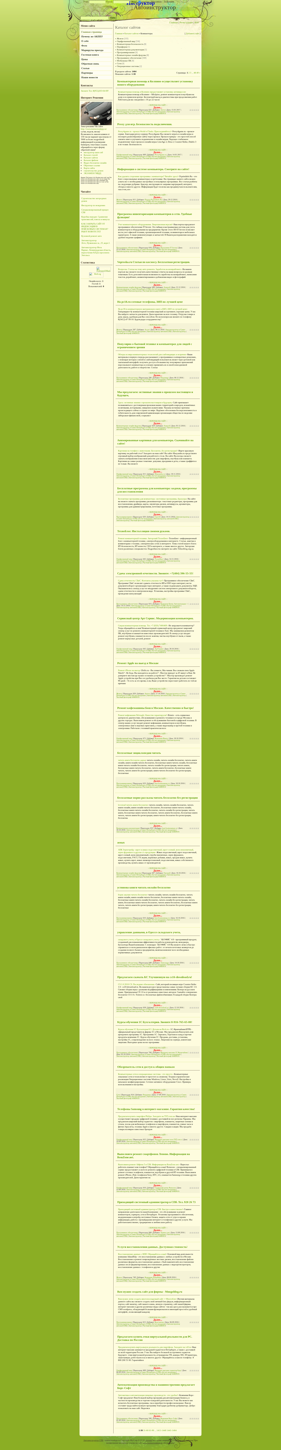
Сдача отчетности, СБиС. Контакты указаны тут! (140, 580)
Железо (120, 38)
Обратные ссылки (92, 165)
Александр (165, 963)
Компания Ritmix (161, 738)
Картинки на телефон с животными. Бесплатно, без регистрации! (147, 451)
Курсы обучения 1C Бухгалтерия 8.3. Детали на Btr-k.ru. (143, 1029)
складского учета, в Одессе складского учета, (138, 939)
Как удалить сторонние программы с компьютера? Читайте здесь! (148, 176)
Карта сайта (89, 168)
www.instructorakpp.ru (152, 1443)
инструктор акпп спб (93, 152)
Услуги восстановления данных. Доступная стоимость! (152, 1246)
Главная (173, 22)
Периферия (122, 47)
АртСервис (159, 649)
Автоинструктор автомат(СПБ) (128, 251)
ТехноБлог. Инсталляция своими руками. (143, 531)
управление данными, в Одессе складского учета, (149, 932)
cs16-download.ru (161, 1007)
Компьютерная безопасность (130, 44)
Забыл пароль (156, 1)
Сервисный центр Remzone (165, 1188)
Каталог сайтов (91, 157)
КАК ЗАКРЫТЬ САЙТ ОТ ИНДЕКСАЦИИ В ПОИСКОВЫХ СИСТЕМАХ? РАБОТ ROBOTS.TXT (94, 228)
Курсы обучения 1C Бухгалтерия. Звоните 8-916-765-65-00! (154, 1022)
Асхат (147, 330)
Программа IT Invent (169, 248)
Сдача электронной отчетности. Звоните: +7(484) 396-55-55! (155, 573)
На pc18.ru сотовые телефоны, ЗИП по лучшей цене (150, 301)
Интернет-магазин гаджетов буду (168, 1370)
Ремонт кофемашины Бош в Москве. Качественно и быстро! (155, 708)
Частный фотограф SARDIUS (154, 113)
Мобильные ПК (124, 60)
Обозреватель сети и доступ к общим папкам (146, 1066)
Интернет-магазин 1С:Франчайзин (174, 1052)
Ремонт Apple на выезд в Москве (138, 663)
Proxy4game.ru (161, 155)
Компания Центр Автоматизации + (174, 604)
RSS (196, 22)
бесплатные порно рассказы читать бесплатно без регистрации (157, 797)
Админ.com (165, 1232)
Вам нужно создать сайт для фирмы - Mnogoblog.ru (149, 1291)
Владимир (164, 378)
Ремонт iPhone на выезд (129, 670)
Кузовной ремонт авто (91, 236)
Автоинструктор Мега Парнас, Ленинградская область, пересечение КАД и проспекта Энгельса (96, 251)
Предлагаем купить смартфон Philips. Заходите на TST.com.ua (146, 1116)
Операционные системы (128, 66)
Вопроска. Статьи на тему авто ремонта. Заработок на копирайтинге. (149, 269)
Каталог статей (91, 155)
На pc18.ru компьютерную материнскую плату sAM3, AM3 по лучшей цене (152, 309)
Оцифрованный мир (126, 41)
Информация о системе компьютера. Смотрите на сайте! (153, 169)
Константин (159, 1322)
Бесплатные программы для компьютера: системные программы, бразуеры (152, 499)
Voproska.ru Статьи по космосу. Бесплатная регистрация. (153, 262)
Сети (119, 63)
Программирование (126, 52)
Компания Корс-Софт (169, 1418)
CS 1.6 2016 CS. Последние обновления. (136, 984)
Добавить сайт (192, 33)
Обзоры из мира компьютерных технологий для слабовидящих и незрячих (152, 354)
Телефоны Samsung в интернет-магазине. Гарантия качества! (156, 1109)
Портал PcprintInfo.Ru (153, 200)
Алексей (167, 287)
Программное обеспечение (129, 58)
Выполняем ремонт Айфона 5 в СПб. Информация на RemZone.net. (148, 1164)
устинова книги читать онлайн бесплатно (144, 887)
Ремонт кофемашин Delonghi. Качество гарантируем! (142, 715)
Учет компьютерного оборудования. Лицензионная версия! (145, 224)
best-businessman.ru (162, 783)
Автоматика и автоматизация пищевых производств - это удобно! (148, 1395)
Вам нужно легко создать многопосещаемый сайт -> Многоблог (147, 1299)
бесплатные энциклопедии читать (139, 752)
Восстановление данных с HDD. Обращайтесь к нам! (142, 1254)
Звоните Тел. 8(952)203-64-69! (95, 91)
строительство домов (93, 170)
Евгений (167, 873)
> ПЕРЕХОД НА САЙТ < (157, 105)
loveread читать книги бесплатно (133, 805)
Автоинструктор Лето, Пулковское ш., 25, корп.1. (95, 241)
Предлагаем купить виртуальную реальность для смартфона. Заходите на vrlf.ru (154, 1347)
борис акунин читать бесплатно (132, 894)
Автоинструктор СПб (93, 1440)
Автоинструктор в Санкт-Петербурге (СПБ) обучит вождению (141, 112)
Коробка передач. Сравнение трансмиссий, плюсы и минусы (95, 218)
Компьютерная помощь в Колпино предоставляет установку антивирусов (151, 92)
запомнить (145, 1)
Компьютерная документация (130, 49)
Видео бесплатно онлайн (95, 163)
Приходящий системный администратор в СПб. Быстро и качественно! (150, 1209)
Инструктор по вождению (93, 205)
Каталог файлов (91, 160)
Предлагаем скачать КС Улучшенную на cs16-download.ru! (154, 977)
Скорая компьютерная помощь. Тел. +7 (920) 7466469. (142, 625)
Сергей (157, 517)
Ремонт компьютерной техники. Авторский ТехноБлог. (143, 538)
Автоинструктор (135, 113)
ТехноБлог (159, 559)
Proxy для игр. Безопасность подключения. (144, 124)
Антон (163, 110)
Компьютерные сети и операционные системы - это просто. (145, 1074)
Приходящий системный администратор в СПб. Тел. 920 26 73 (156, 1202)
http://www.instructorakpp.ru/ (94, 129)
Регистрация (169, 1)
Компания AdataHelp (153, 1277)
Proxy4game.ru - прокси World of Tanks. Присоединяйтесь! (144, 131)
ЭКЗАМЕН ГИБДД (92, 173)
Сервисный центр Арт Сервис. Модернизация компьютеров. (155, 618)
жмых (121, 842)
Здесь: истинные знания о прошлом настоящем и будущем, (145, 402)
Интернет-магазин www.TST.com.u (168, 1139)
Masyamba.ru (160, 474)
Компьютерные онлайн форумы (131, 55)
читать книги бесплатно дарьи (132, 760)
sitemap (148, 1440)
